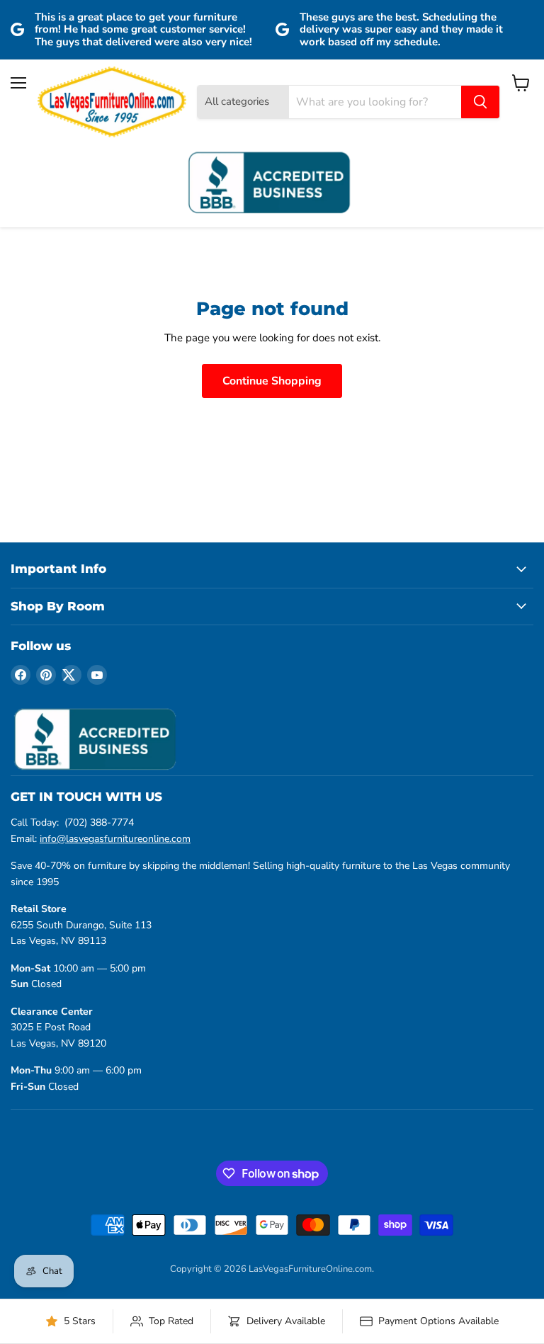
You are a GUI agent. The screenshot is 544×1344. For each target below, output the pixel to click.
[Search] (480, 102)
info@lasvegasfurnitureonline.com (115, 838)
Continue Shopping (272, 381)
